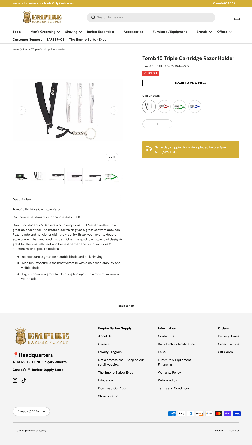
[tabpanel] (68, 244)
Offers (222, 32)
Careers (104, 344)
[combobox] (151, 17)
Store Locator (108, 396)
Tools (17, 32)
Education (105, 380)
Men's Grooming (43, 32)
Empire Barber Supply (34, 430)
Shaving (71, 32)
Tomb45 (147, 66)
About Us (105, 336)
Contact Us (166, 336)
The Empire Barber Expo (87, 39)
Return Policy (167, 380)
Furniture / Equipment (170, 32)
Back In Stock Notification (176, 344)
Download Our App (112, 388)
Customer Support (27, 39)
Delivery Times (228, 336)
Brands (202, 32)
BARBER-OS (55, 39)
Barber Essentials (100, 32)
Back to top (126, 305)
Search (219, 430)
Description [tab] (22, 199)
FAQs (162, 352)
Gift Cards (225, 352)
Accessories (133, 32)
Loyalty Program (110, 352)
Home (16, 49)
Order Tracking (228, 344)
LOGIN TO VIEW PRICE (191, 83)
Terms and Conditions (174, 388)
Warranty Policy (169, 372)
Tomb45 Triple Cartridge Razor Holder (44, 49)
